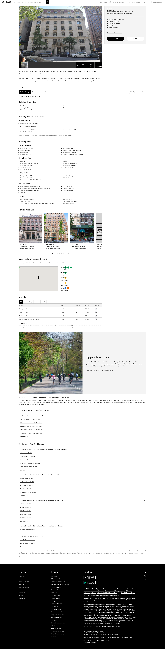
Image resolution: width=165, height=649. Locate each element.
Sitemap (53, 637)
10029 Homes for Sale (25, 507)
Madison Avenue (41, 400)
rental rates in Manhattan (126, 402)
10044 (28, 402)
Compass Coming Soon (58, 582)
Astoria (80, 400)
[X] (145, 579)
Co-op (110, 19)
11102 (34, 402)
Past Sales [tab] (35, 92)
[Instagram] (145, 571)
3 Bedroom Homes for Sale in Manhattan (31, 426)
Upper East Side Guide (92, 370)
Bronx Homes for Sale (25, 489)
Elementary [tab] (28, 302)
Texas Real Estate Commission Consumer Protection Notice (99, 628)
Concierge (54, 576)
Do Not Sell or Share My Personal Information (97, 589)
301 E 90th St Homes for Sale (27, 543)
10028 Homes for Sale (25, 504)
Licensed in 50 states (90, 642)
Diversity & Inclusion (57, 612)
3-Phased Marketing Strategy (60, 584)
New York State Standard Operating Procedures (96, 633)
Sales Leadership (24, 582)
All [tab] (21, 302)
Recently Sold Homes (57, 634)
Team (20, 579)
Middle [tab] (37, 302)
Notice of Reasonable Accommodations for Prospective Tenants (101, 634)
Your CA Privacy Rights (128, 593)
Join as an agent (24, 587)
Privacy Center (126, 589)
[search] (47, 2)
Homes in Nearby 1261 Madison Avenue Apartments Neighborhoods (43, 449)
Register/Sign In (158, 2)
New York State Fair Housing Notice (93, 631)
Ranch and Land (56, 628)
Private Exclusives (56, 579)
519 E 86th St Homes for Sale (27, 533)
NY (27, 263)
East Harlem (95, 400)
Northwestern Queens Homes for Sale (30, 463)
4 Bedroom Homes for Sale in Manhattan (31, 429)
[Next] (100, 232)
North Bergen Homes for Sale (28, 492)
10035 (24, 402)
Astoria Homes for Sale (26, 453)
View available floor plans (114, 33)
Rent (105, 2)
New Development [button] (134, 2)
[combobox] (29, 2)
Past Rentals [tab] (46, 92)
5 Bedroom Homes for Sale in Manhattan (31, 433)
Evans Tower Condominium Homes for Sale (31, 536)
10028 (142, 400)
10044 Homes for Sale (26, 514)
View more (22, 323)
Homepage (21, 263)
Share (136, 38)
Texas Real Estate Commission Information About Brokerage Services (102, 626)
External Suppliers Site (57, 631)
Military (53, 626)
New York (67, 402)
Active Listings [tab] (24, 92)
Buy (101, 2)
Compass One (55, 590)
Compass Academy (57, 604)
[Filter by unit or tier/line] (137, 92)
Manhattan (43, 263)
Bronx (72, 402)
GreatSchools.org (45, 325)
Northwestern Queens (106, 400)
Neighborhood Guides (57, 615)
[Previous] (21, 232)
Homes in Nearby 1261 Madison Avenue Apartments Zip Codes (42, 500)
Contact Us (22, 593)
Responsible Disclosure (97, 591)
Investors (21, 584)
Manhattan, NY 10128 (125, 13)
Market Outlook (56, 587)
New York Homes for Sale (26, 485)
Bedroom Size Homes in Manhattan (32, 416)
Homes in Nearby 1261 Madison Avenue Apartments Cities (40, 475)
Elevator (111, 25)
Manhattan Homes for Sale (27, 482)
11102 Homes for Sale (25, 517)
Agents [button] (146, 2)
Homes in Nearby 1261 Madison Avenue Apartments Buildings (41, 526)
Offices (21, 595)
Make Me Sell (55, 593)
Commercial (54, 620)
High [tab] (43, 302)
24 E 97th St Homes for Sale (27, 540)
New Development (56, 617)
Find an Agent (55, 598)
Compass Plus (55, 606)
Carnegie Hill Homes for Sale (27, 456)
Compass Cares (56, 609)
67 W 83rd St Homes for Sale (27, 529)
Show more (23, 436)
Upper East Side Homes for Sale (28, 466)
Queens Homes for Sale (26, 478)
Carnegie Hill (87, 400)
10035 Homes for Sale (25, 511)
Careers (21, 590)
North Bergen (81, 402)
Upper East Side (119, 19)
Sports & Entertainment (58, 623)
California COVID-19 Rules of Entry (107, 593)
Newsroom (22, 598)
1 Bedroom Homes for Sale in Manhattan (31, 419)
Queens (53, 402)
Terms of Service (117, 589)
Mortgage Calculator (57, 601)
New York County (33, 263)
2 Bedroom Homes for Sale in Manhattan (31, 423)
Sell (110, 2)
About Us (21, 576)
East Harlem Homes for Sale (27, 460)
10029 (20, 402)
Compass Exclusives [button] (119, 2)
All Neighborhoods (107, 370)
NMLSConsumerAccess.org (112, 641)
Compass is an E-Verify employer (115, 591)
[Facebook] (145, 575)
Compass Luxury (56, 595)
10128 (48, 263)
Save (116, 38)
